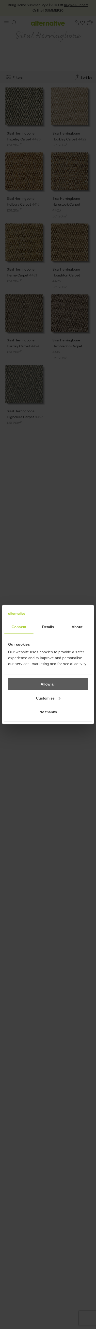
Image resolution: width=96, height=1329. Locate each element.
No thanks (48, 712)
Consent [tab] (19, 627)
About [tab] (77, 627)
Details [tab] (48, 627)
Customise (45, 698)
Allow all (48, 684)
